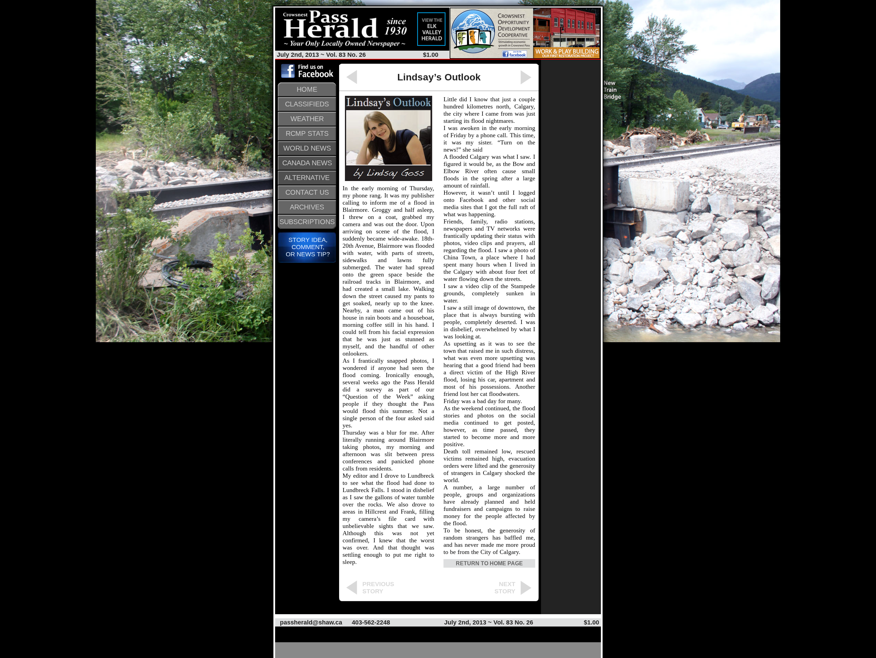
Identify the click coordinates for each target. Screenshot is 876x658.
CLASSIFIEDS (307, 104)
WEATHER (307, 118)
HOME (307, 89)
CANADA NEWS (307, 163)
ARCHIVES (307, 207)
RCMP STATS (307, 133)
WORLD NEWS (307, 148)
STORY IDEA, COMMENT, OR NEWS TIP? (307, 247)
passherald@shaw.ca (311, 622)
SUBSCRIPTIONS (307, 221)
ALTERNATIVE (307, 177)
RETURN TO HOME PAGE (489, 563)
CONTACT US (307, 192)
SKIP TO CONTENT (290, 2)
